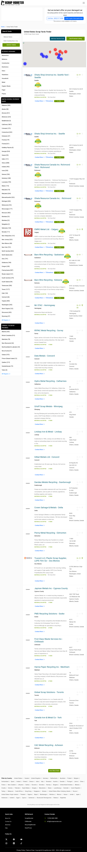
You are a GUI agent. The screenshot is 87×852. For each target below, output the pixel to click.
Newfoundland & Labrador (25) (11, 347)
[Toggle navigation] (83, 3)
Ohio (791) (5, 259)
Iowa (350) (5, 170)
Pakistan (17, 788)
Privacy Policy (21, 850)
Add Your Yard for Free (57, 38)
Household (5, 78)
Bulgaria (55, 785)
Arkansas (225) (6, 117)
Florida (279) (5, 140)
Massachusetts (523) (8, 197)
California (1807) (7, 124)
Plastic (4, 94)
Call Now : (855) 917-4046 (55, 18)
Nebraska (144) (6, 228)
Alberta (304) (6, 331)
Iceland (12, 797)
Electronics (5, 67)
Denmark (66, 788)
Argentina (63, 797)
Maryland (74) (6, 190)
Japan (77, 794)
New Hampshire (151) (8, 236)
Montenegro (43, 794)
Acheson (37, 748)
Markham (37, 670)
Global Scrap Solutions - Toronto (49, 692)
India (37, 781)
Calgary (36, 232)
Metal (3, 82)
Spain (12, 781)
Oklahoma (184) (6, 262)
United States (18, 778)
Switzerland (4, 781)
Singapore (37, 791)
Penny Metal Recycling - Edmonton (50, 533)
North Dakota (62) (7, 255)
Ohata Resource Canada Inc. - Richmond (52, 198)
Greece (31, 781)
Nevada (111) (6, 232)
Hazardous (5, 74)
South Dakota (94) (7, 282)
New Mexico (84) (7, 243)
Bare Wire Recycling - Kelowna (48, 280)
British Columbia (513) (8, 335)
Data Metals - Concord (44, 356)
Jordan (71, 794)
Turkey (3, 791)
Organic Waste (6, 86)
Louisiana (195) (6, 182)
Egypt (18, 797)
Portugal (69, 781)
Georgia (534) (6, 151)
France (3, 785)
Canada (26, 778)
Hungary (34, 788)
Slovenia (34, 785)
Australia (62, 778)
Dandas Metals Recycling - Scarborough (52, 482)
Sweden (62, 781)
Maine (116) (5, 186)
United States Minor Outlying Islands (59, 791)
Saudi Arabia (25, 788)
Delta (36, 510)
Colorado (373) (6, 128)
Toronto (36, 695)
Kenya (65, 794)
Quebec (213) (6, 362)
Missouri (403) (6, 213)
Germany (45, 778)
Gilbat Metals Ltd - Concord (46, 457)
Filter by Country (6, 778)
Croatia (3, 788)
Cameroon (31, 797)
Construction (5, 63)
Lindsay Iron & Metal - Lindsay (48, 432)
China (81, 781)
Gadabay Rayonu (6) (8, 147)
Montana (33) (6, 216)
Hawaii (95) (5, 155)
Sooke (36, 617)
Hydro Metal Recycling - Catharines (50, 381)
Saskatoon (37, 257)
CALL (60, 101)
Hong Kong (28, 791)
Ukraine (44, 791)
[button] (56, 52)
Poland (69, 778)
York (35, 720)
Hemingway (37, 308)
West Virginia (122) (7, 308)
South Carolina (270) (8, 278)
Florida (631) (5, 143)
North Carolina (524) (8, 251)
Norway (48, 785)
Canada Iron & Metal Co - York (48, 717)
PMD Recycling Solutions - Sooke (49, 614)
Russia (75, 791)
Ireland (18, 781)
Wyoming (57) (6, 316)
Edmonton (37, 536)
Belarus (55, 797)
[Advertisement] (23, 13)
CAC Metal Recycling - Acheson (48, 745)
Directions (50, 101)
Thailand (22, 794)
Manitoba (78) (6, 339)
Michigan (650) (6, 201)
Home (3, 27)
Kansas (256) (6, 174)
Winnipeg (37, 409)
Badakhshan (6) (6, 120)
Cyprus (24, 797)
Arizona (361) (6, 113)
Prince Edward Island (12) (9, 358)
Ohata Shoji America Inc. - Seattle (49, 133)
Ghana (49, 788)
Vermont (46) (6, 297)
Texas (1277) (6, 289)
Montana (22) (6, 220)
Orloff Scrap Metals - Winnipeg (48, 406)
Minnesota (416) (7, 205)
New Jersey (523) (7, 239)
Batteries (4, 59)
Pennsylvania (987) (7, 270)
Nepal (36, 794)
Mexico (59, 794)
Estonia (10, 788)
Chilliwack (37, 644)
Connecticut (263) (7, 132)
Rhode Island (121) (7, 274)
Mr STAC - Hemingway (44, 305)
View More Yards (54, 770)
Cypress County (39, 591)
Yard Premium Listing (75, 38)
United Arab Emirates (66, 785)
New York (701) (6, 247)
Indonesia (4, 797)
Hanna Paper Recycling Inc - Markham (51, 667)
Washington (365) (7, 305)
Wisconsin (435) (6, 312)
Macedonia (42, 788)
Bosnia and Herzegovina (44, 797)
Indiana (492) (6, 167)
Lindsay (36, 435)
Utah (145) (5, 293)
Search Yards (11, 45)
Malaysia (10, 791)
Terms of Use (30, 850)
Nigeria (30, 794)
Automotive (5, 55)
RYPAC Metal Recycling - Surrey (48, 330)
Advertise (7, 825)
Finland (25, 781)
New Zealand (12, 785)
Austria (55, 781)
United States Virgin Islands (9, 794)
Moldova (52, 794)
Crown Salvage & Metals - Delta (48, 507)
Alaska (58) (5, 109)
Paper (3, 90)
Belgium (76, 778)
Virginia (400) (6, 301)
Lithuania (20, 785)
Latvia (76, 781)
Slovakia (41, 785)
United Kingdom (36, 778)
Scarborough (38, 485)
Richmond (37, 170)
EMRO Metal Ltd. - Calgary (46, 229)
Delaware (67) (6, 136)
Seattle (36, 80)
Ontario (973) (6, 354)
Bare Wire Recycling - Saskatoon (49, 254)
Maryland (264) (6, 193)
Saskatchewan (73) (7, 366)
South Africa (19, 791)
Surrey (36, 333)
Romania (48, 781)
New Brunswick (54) (8, 343)
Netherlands (54, 778)
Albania (77, 785)
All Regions (5, 320)
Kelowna (37, 283)
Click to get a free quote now (73, 18)
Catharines (37, 384)
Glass (3, 71)
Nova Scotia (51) (7, 351)
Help (6, 828)
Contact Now (39, 101)
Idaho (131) (5, 159)
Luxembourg (57, 788)
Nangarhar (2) (6, 224)
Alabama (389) (6, 105)
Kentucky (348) (6, 178)
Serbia (27, 785)
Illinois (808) (5, 163)
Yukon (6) (4, 370)
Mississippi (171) (7, 209)
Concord (36, 359)
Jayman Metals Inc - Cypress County (51, 588)
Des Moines (38, 564)
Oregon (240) (6, 266)
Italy (42, 781)
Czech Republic (75, 788)
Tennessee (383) (7, 285)
